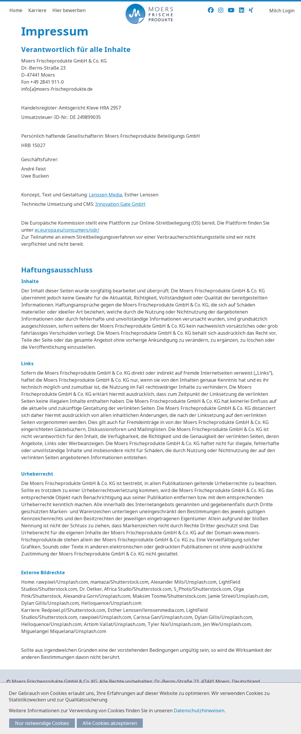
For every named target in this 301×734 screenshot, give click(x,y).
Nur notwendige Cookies (42, 723)
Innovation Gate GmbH (120, 204)
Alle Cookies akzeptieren (110, 723)
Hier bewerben (69, 10)
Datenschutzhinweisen (199, 710)
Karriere (37, 10)
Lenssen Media (105, 194)
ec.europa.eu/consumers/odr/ (67, 230)
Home (15, 10)
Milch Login (282, 10)
